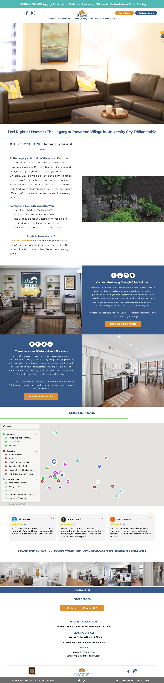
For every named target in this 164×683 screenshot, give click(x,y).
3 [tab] (82, 117)
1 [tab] (77, 117)
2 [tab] (79, 117)
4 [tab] (84, 117)
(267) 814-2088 (33, 144)
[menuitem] (52, 19)
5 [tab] (87, 117)
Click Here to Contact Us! (82, 608)
